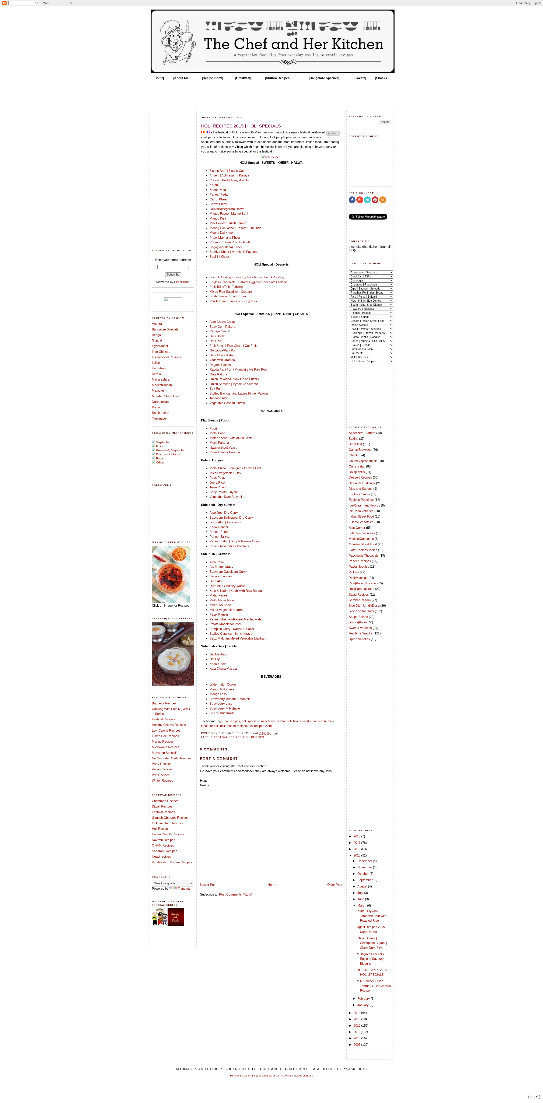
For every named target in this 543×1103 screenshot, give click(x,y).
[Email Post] (275, 733)
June (361, 899)
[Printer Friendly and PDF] (333, 135)
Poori (213, 428)
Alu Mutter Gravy (221, 566)
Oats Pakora (218, 374)
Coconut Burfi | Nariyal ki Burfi (230, 180)
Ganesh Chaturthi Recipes (170, 817)
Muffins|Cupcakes (361, 538)
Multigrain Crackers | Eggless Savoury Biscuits (371, 958)
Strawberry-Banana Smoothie (230, 699)
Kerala (156, 374)
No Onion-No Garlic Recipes (172, 758)
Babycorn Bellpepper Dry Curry (232, 517)
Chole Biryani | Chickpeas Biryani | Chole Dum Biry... (372, 942)
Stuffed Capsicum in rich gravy (231, 633)
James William (284, 1075)
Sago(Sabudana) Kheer (226, 247)
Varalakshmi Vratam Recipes (172, 862)
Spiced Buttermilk (222, 713)
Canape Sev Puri (221, 331)
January (363, 1005)
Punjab (156, 407)
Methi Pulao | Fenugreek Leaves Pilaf (235, 468)
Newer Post (208, 884)
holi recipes (232, 721)
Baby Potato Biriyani (224, 492)
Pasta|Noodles (359, 566)
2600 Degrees (304, 1075)
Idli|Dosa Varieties (361, 511)
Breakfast (355, 444)
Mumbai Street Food (166, 396)
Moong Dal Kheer (222, 232)
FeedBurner (182, 282)
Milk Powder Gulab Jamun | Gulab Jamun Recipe (374, 985)
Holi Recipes (160, 828)
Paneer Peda (219, 194)
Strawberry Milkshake (225, 708)
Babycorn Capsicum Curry (228, 571)
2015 (357, 855)
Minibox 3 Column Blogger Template (251, 1075)
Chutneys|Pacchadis (363, 461)
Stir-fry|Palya (358, 622)
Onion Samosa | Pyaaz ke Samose (234, 384)
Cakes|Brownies (360, 449)
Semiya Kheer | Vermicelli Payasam (234, 251)
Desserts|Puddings (362, 483)
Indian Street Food (361, 516)
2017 (357, 842)
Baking (353, 438)
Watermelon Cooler (223, 684)
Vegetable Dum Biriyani (226, 496)
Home (272, 884)
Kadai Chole (218, 664)
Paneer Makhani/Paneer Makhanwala (236, 619)
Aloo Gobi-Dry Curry (224, 512)
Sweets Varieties (360, 628)
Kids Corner (357, 527)
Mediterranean (162, 385)
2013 (357, 1019)
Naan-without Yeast (223, 447)
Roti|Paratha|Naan (361, 589)
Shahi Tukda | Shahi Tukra (228, 296)
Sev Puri (215, 388)
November (365, 867)
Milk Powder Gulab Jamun (228, 223)
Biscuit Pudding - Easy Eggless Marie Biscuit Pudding (247, 277)
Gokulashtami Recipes (167, 823)
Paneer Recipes (360, 561)
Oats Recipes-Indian (363, 550)
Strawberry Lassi (221, 703)
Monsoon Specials (165, 752)
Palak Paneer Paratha (225, 452)
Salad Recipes (359, 594)
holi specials (250, 721)
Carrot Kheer (218, 199)
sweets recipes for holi (275, 721)
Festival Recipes (163, 719)
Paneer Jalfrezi (220, 536)
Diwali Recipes (162, 806)
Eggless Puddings (361, 499)
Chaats (354, 455)
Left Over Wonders (362, 533)
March (362, 905)
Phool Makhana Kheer (225, 237)
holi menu (319, 721)
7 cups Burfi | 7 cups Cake (228, 170)
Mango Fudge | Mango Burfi (229, 213)
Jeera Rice (217, 482)
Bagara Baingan (221, 576)
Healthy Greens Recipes (169, 724)
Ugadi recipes (161, 856)
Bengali (157, 335)
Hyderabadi (160, 346)
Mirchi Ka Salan (220, 605)
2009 (357, 1044)
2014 (357, 1013)
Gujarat (157, 340)
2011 (357, 1032)
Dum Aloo (216, 581)
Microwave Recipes (165, 747)
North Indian (160, 401)
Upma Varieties (359, 639)
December (365, 861)
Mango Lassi (218, 694)
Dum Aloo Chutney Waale (227, 586)
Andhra (157, 323)
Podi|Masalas (358, 577)
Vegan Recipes (162, 769)
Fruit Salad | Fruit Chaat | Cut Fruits (234, 345)
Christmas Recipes (165, 801)
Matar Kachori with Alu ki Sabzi (231, 438)
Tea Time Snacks (361, 633)
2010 (357, 1038)
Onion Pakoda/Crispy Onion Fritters (234, 379)
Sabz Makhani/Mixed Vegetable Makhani (238, 638)
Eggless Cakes (359, 494)
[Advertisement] (271, 93)
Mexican (158, 390)
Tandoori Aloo (219, 398)
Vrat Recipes (161, 775)
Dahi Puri (216, 341)
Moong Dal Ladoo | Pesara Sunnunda (235, 228)
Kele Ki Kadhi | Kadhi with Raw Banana (236, 590)
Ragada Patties (220, 365)
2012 (357, 1025)
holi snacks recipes (233, 726)
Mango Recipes (163, 741)
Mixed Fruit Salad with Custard (231, 291)
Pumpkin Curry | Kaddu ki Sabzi (232, 629)
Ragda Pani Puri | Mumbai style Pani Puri (238, 369)
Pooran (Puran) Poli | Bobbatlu (230, 242)
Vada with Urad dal (222, 360)
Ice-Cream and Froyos (364, 505)
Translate (184, 888)
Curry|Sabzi (357, 466)
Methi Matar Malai (222, 600)
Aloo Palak (217, 562)
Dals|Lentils (357, 472)
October (363, 873)
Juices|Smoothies (361, 522)
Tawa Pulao (217, 487)
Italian (156, 362)
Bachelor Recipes (164, 703)
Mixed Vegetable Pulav (225, 473)
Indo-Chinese (161, 351)
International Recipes (166, 357)
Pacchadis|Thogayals (364, 555)
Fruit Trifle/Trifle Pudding (226, 286)
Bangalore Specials (165, 329)
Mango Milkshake (222, 689)
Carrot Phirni (218, 204)
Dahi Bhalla (217, 336)
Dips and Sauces (360, 488)
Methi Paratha (219, 442)
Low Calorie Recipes (166, 730)
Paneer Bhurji (219, 531)
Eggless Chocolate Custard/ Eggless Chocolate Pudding (248, 282)
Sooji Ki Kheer (219, 256)
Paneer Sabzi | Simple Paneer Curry (235, 541)
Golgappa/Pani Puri (223, 350)
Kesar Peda (218, 190)
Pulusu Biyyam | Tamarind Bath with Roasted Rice (371, 915)
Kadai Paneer (219, 527)
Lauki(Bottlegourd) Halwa (227, 209)
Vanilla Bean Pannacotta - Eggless (233, 301)
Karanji (214, 185)
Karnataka (159, 368)
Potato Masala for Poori (226, 624)
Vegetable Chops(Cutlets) (227, 403)
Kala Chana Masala (223, 668)
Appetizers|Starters (362, 433)
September (365, 880)
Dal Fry (215, 659)
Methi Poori (217, 433)
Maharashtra (160, 379)
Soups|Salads (358, 617)
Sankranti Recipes (164, 851)
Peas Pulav (217, 477)
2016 (357, 849)
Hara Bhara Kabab (222, 355)
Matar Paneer (219, 595)
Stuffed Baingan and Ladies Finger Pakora (239, 393)
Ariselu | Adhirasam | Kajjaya (229, 175)
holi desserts (302, 721)
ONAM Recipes (163, 845)
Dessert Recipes (360, 477)
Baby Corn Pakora (222, 326)
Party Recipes (162, 764)
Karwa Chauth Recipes (168, 834)
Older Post (334, 884)
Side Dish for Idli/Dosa (364, 605)
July (360, 892)
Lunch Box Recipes (165, 736)
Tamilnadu (159, 418)
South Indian (160, 412)
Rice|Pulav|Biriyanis (362, 583)
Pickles (354, 572)
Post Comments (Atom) (235, 894)
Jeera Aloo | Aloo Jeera (225, 522)
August (362, 886)
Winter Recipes (162, 780)
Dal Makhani (218, 654)
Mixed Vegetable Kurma (226, 610)
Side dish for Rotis (361, 611)
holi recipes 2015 (260, 726)
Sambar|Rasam (360, 600)
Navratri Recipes (163, 840)
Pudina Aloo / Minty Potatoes (229, 546)
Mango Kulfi (218, 218)
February (364, 998)
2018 (357, 836)
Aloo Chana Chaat (222, 321)
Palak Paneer (219, 614)
